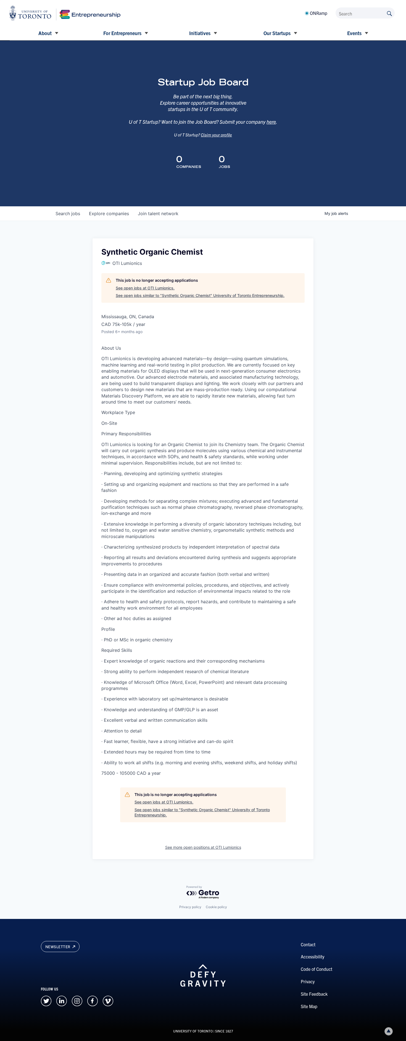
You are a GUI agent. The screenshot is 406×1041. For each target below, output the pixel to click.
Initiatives (199, 33)
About (45, 33)
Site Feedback (314, 994)
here (271, 121)
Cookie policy (216, 907)
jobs (68, 213)
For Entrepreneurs (122, 33)
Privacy (308, 981)
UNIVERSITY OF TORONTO (193, 1031)
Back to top (388, 1031)
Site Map (309, 1006)
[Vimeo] (108, 1000)
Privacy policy (190, 907)
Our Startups (277, 33)
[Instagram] (77, 1000)
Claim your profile (216, 134)
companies (109, 213)
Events (354, 33)
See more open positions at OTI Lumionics (203, 847)
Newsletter (58, 946)
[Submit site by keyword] (389, 13)
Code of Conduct (316, 969)
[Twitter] (46, 1000)
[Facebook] (92, 1000)
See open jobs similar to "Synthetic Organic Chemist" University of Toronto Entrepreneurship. (200, 295)
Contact (308, 944)
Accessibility (312, 956)
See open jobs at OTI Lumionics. (145, 288)
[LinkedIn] (61, 1000)
